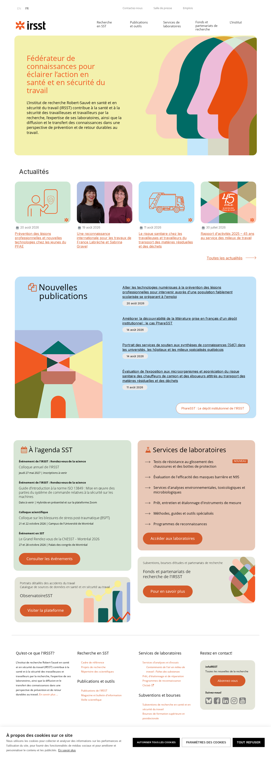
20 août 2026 (135, 303)
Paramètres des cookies (206, 742)
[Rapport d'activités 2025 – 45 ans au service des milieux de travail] (228, 202)
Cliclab (146, 685)
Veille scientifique (91, 699)
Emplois (188, 8)
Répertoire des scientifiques (97, 671)
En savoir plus (67, 750)
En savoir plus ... (48, 694)
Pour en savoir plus (168, 591)
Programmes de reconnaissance (161, 680)
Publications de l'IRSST (94, 690)
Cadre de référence (92, 662)
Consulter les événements (49, 558)
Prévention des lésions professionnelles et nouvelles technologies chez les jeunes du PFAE (40, 240)
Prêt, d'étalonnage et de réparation (163, 676)
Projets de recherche (93, 667)
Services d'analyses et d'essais (160, 662)
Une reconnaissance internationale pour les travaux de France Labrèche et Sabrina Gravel (104, 240)
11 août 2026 (135, 387)
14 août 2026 (135, 329)
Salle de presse (162, 8)
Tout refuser (248, 742)
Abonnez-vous (228, 681)
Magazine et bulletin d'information (101, 695)
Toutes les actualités (224, 258)
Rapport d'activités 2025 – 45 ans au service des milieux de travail (227, 236)
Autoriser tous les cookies (156, 742)
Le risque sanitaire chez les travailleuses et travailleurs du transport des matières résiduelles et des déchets (166, 240)
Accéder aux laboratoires (173, 538)
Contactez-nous (132, 8)
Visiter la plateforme (46, 610)
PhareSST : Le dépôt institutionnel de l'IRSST (212, 408)
